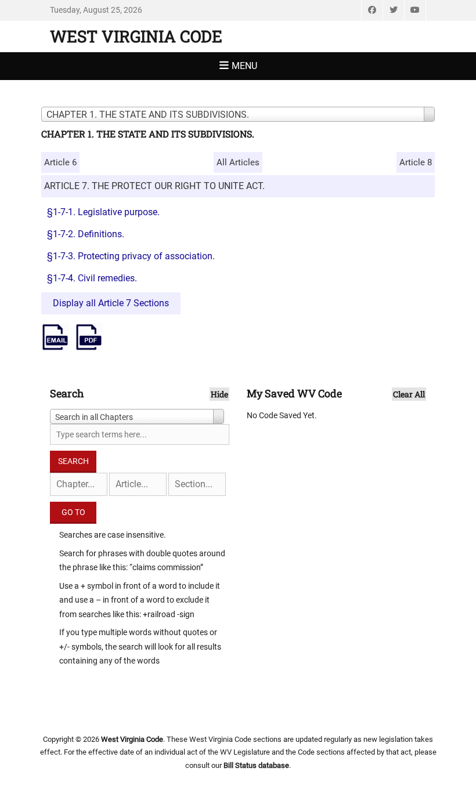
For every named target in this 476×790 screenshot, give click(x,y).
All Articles (238, 162)
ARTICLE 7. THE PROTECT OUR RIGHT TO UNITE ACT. (154, 185)
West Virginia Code (136, 36)
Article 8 (415, 162)
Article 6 (60, 162)
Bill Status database (256, 765)
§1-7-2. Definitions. (85, 234)
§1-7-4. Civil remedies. (92, 278)
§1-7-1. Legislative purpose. (103, 212)
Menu (244, 65)
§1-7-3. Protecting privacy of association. (131, 256)
